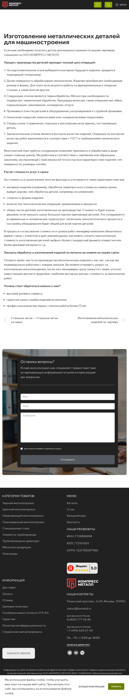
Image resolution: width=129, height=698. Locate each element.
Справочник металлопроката (22, 632)
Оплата (7, 594)
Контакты (73, 522)
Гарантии (8, 619)
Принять (116, 686)
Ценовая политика (15, 606)
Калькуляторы (76, 515)
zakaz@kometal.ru (79, 608)
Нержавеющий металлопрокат (23, 515)
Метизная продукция (16, 547)
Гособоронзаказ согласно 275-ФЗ (25, 613)
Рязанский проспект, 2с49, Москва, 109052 (96, 601)
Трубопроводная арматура (20, 541)
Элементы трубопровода (19, 534)
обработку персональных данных (49, 449)
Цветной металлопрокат (19, 509)
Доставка (8, 587)
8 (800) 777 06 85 (79, 619)
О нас (71, 509)
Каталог (72, 503)
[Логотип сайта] (11, 4)
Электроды (9, 553)
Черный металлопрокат (18, 503)
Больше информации (92, 686)
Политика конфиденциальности (24, 625)
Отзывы (7, 600)
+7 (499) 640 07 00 (80, 630)
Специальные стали (15, 528)
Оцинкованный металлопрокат (23, 522)
